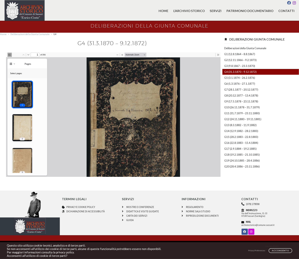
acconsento (280, 250)
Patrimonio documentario (249, 11)
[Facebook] (289, 3)
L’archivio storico (189, 11)
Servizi (215, 11)
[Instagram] (294, 3)
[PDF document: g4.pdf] (113, 114)
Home (163, 11)
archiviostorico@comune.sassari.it (258, 225)
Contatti (286, 11)
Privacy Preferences (256, 250)
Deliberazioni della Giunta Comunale (30, 34)
